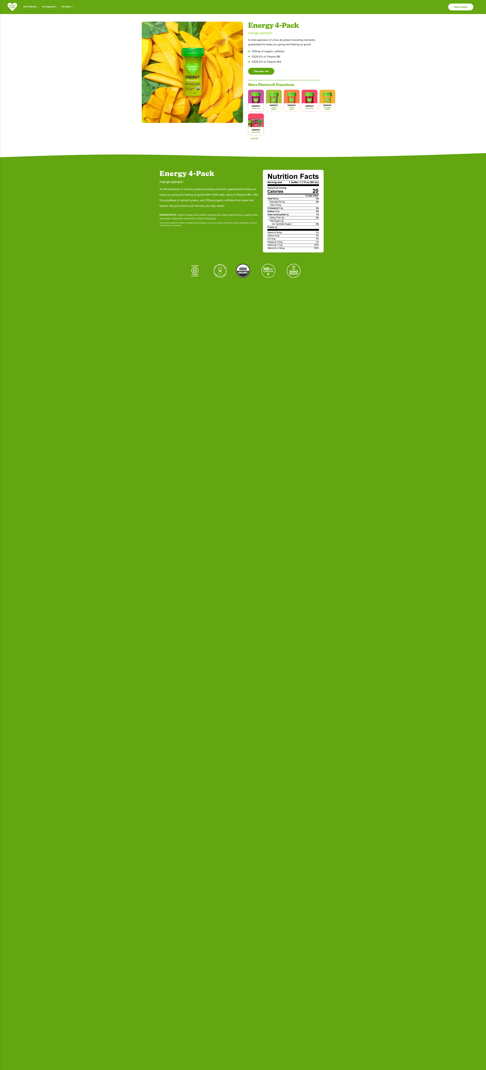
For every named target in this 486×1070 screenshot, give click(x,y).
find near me (261, 71)
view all (254, 138)
